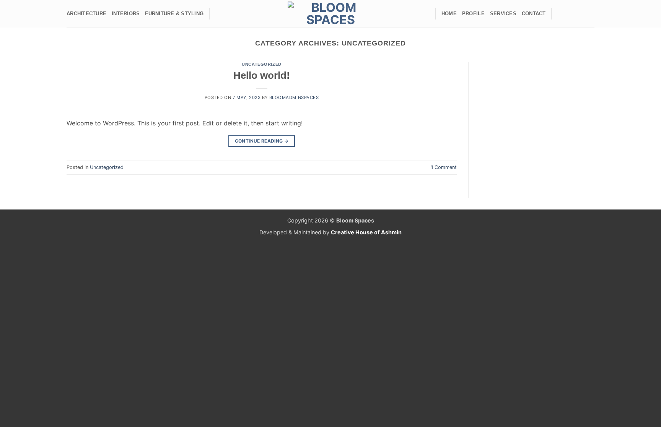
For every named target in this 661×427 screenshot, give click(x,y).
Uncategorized (261, 64)
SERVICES (503, 13)
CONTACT (534, 13)
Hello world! (261, 75)
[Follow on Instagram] (570, 13)
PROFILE (473, 13)
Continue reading (262, 141)
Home (449, 13)
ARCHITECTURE (86, 13)
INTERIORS (126, 13)
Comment (444, 167)
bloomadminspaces (294, 97)
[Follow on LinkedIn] (589, 13)
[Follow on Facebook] (560, 13)
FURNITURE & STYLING (174, 13)
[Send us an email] (579, 13)
